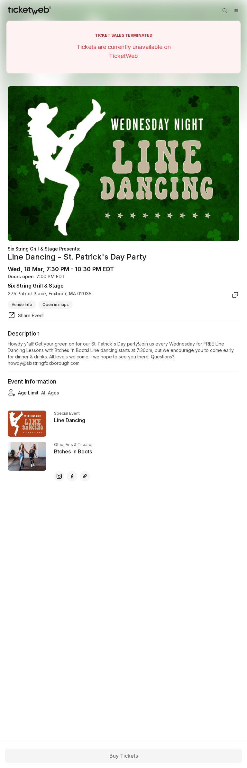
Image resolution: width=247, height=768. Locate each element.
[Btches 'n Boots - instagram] (59, 476)
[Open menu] (236, 10)
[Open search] (224, 10)
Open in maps (55, 304)
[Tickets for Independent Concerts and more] (29, 10)
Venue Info (22, 304)
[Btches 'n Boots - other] (85, 476)
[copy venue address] (235, 295)
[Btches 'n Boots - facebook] (72, 476)
